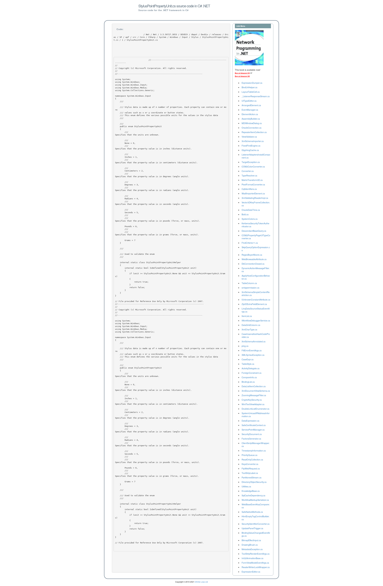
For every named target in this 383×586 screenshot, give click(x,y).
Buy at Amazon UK (242, 76)
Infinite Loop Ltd (201, 581)
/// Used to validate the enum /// (135, 255)
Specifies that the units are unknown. (137, 135)
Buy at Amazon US (242, 73)
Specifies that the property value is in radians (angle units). (152, 190)
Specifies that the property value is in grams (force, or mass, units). (157, 235)
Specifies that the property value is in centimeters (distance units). (156, 162)
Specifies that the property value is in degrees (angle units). (152, 176)
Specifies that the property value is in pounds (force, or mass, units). (157, 221)
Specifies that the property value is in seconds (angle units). (152, 204)
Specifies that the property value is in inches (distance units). (153, 149)
